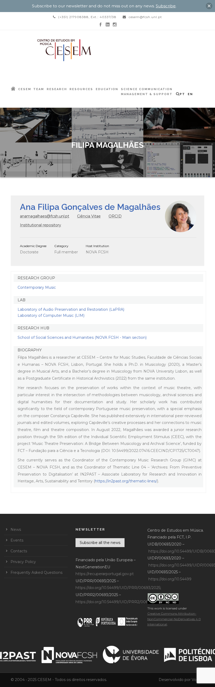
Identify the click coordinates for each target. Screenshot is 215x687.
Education (107, 89)
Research (57, 89)
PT (182, 94)
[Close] (209, 6)
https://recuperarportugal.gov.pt (105, 573)
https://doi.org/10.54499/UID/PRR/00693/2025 (118, 587)
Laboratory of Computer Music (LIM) (51, 315)
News (15, 529)
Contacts (18, 551)
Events (16, 540)
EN (190, 94)
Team (38, 89)
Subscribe (166, 5)
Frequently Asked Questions (36, 572)
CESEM (24, 89)
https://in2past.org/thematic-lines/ (126, 481)
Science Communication (147, 89)
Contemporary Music (37, 287)
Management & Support (147, 94)
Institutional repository (40, 225)
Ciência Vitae (89, 216)
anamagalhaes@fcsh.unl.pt (44, 216)
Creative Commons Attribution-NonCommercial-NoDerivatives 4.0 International (174, 619)
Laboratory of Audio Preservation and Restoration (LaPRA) (71, 309)
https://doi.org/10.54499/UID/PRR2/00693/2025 (119, 601)
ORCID (115, 216)
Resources (81, 89)
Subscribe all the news (100, 542)
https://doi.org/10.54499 (169, 579)
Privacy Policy (23, 561)
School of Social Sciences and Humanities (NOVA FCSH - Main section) (82, 337)
